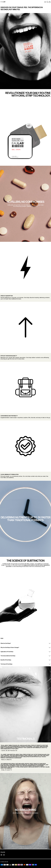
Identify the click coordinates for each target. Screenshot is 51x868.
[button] (47, 2)
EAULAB (6, 861)
